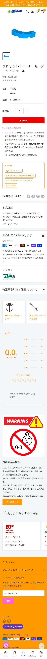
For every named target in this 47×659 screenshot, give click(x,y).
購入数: (6, 111)
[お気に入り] (37, 11)
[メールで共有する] (42, 196)
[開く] (27, 11)
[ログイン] (32, 11)
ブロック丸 (11, 185)
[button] (33, 339)
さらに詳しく (12, 502)
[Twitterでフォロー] (9, 621)
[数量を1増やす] (26, 111)
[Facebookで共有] (28, 196)
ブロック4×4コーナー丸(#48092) (20, 175)
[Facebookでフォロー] (4, 621)
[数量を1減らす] (13, 111)
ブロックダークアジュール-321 (19, 180)
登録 (8, 601)
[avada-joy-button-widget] (6, 645)
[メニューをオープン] (4, 11)
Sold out (24, 120)
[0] (42, 11)
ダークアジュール (13, 171)
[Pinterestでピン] (33, 196)
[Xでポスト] (38, 196)
